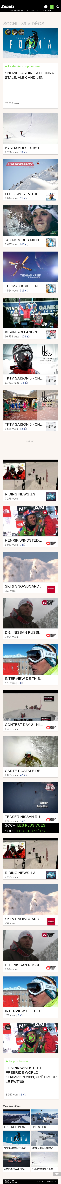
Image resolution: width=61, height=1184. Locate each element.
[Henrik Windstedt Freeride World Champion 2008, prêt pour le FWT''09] (30, 1037)
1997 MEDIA (11, 1181)
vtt (28, 11)
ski (12, 11)
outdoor (47, 11)
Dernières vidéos (11, 1106)
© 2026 (40, 1182)
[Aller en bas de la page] (57, 1174)
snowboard (19, 11)
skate (33, 11)
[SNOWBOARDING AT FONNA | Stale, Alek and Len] (30, 42)
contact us (51, 1182)
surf (39, 11)
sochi (25, 825)
